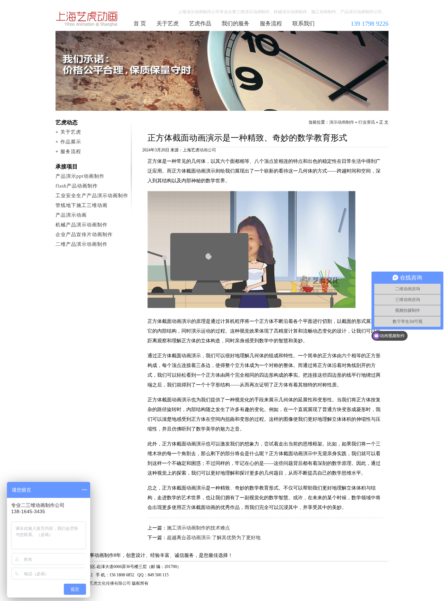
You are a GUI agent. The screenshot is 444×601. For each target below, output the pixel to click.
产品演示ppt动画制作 (80, 176)
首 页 (140, 23)
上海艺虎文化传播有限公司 (106, 583)
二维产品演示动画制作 (82, 244)
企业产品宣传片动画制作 (84, 234)
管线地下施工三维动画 (82, 205)
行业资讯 (366, 122)
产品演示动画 (71, 215)
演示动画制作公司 (87, 18)
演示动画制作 (341, 122)
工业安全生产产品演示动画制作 (92, 195)
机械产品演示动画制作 (82, 224)
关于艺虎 (167, 23)
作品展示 (70, 141)
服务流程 (271, 23)
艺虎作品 (200, 23)
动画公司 (207, 150)
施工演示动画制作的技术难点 (198, 528)
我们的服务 (235, 23)
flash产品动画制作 (77, 186)
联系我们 (303, 23)
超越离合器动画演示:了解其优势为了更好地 (214, 537)
